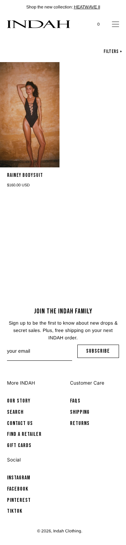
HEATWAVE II (87, 7)
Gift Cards (19, 445)
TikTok (14, 511)
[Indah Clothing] (38, 24)
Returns (80, 423)
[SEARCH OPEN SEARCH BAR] (82, 24)
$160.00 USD (18, 185)
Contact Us (20, 423)
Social (14, 460)
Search (15, 411)
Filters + (113, 51)
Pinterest (19, 500)
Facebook (17, 489)
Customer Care (87, 383)
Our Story (18, 401)
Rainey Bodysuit (25, 176)
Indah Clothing (67, 531)
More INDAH (21, 383)
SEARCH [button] (82, 24)
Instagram (18, 477)
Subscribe (102, 353)
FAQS (75, 401)
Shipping (80, 411)
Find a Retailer (24, 434)
